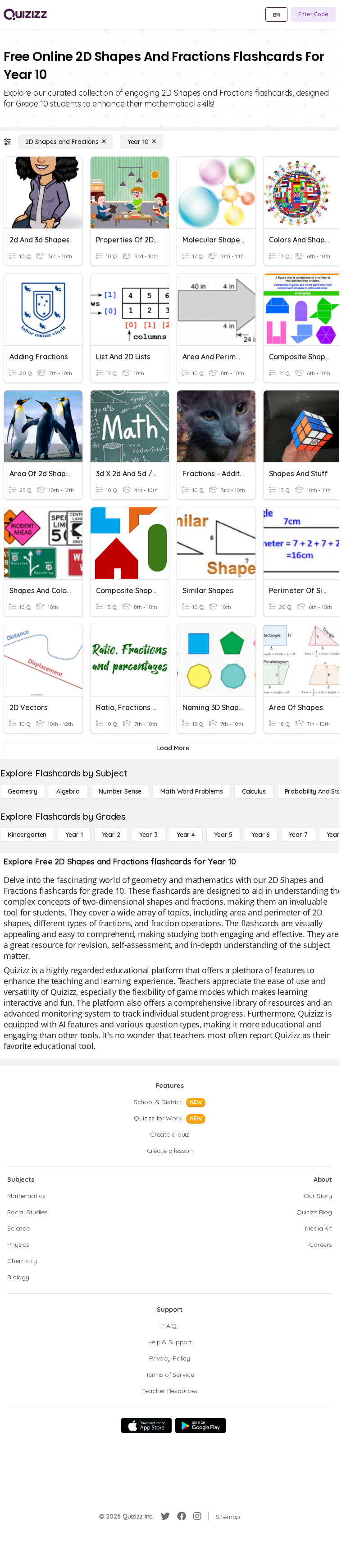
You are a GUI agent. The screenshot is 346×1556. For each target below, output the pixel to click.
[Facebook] (181, 1516)
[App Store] (146, 1425)
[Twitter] (165, 1516)
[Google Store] (200, 1425)
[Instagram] (197, 1516)
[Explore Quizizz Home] (25, 14)
